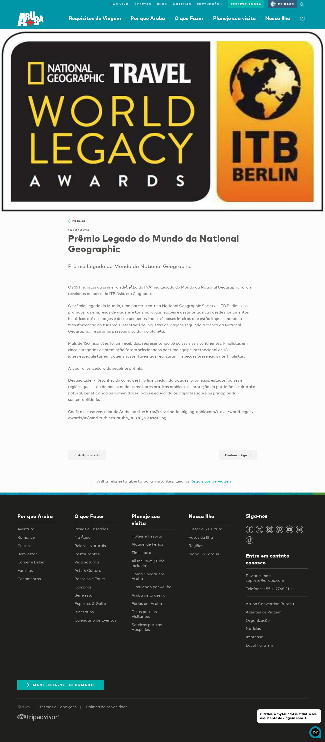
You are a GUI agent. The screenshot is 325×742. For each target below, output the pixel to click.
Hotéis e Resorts (147, 536)
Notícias (182, 4)
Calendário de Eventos (95, 620)
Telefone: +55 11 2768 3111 (269, 589)
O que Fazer (189, 18)
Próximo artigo (237, 455)
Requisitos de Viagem (95, 18)
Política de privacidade (107, 707)
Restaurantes (87, 554)
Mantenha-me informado (63, 685)
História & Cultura (205, 529)
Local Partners (259, 645)
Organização (258, 620)
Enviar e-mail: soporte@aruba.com (265, 578)
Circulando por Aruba (152, 587)
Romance (26, 537)
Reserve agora (246, 4)
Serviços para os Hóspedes (147, 627)
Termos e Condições (58, 707)
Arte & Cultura (87, 570)
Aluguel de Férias (147, 544)
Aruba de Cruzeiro (148, 595)
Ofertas (142, 4)
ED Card (286, 4)
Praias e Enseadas (91, 529)
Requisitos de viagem (211, 480)
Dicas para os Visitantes (144, 614)
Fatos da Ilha (201, 537)
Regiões (196, 545)
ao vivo (120, 4)
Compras (83, 587)
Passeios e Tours (89, 579)
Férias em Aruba (147, 603)
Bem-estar (27, 554)
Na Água (82, 537)
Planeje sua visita (234, 18)
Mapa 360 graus (204, 554)
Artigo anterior (88, 455)
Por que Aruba (148, 18)
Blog (162, 4)
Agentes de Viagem (263, 612)
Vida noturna (86, 562)
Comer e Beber (31, 562)
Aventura (25, 529)
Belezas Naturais (90, 545)
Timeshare (141, 552)
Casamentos (29, 579)
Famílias (25, 570)
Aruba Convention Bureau (270, 604)
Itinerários (84, 612)
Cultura (24, 545)
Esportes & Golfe (90, 603)
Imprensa (254, 637)
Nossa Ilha (277, 18)
